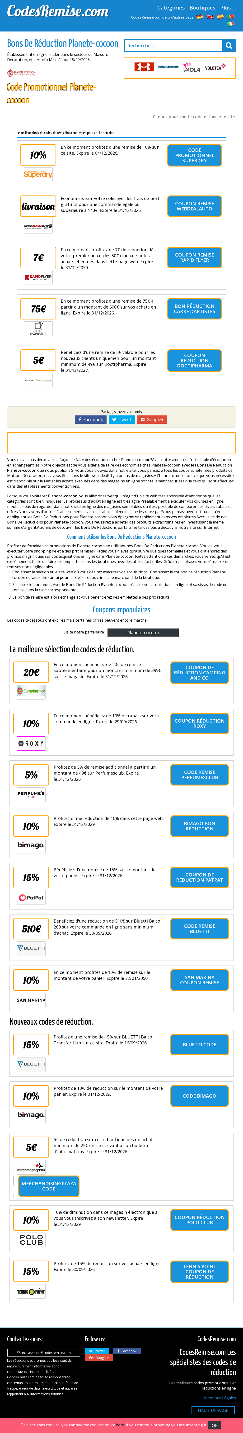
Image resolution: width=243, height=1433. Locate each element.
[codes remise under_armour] (144, 67)
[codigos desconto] (231, 16)
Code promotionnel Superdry (194, 155)
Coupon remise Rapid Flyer (194, 257)
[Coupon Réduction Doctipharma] (38, 380)
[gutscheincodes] (200, 16)
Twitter (98, 1351)
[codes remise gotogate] (168, 67)
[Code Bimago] (31, 1116)
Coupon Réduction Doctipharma (194, 360)
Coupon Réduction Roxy (200, 723)
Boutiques (202, 7)
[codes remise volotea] (215, 67)
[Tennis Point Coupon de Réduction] (31, 1291)
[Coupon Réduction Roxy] (31, 743)
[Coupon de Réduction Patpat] (31, 897)
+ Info (42, 59)
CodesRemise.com (57, 10)
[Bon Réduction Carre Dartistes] (38, 328)
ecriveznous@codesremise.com (45, 1352)
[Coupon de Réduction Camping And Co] (31, 692)
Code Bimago (199, 1096)
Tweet (123, 419)
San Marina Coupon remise (199, 980)
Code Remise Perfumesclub (199, 775)
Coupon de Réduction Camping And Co (199, 672)
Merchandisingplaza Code (49, 1186)
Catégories (171, 7)
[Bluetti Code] (31, 1064)
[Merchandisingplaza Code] (31, 1167)
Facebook (92, 419)
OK (215, 1425)
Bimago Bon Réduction (199, 826)
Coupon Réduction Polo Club (200, 1220)
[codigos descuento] (220, 16)
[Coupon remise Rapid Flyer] (38, 277)
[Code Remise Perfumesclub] (31, 794)
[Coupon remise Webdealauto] (38, 226)
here (120, 1425)
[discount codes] (210, 16)
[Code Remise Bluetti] (31, 948)
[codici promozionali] (231, 23)
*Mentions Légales (219, 1397)
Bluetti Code (199, 1044)
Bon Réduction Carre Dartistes (194, 308)
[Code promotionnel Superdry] (38, 174)
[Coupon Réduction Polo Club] (31, 1240)
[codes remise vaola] (191, 67)
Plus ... (228, 7)
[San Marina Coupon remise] (31, 1000)
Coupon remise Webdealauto (194, 206)
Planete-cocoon (143, 632)
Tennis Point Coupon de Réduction (199, 1271)
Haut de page (213, 1410)
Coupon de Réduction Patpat (199, 877)
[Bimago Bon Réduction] (31, 846)
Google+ (154, 419)
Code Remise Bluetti (199, 928)
